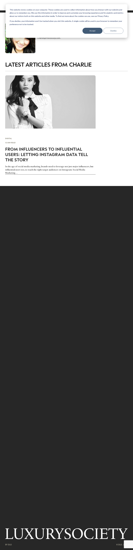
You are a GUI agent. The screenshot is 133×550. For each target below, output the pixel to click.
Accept (92, 31)
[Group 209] (66, 533)
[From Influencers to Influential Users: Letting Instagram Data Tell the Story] (50, 124)
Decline (113, 31)
